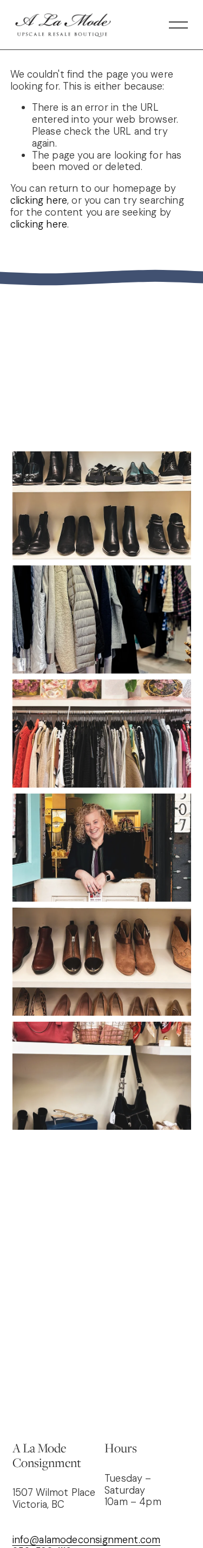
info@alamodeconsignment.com (86, 1540)
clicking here (38, 200)
